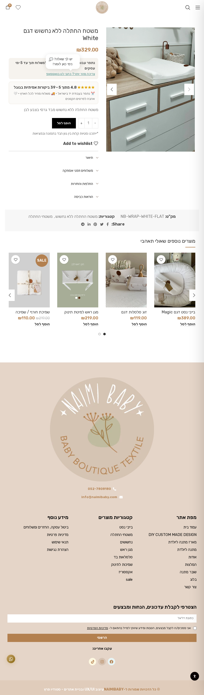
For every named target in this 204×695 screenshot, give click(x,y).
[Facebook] (111, 661)
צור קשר (190, 587)
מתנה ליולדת (187, 549)
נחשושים (126, 542)
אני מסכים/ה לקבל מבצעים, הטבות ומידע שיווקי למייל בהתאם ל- (139, 628)
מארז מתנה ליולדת (182, 542)
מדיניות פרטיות (57, 534)
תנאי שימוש (60, 542)
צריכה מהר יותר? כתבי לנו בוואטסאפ (70, 74)
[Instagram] (102, 661)
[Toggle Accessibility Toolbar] (195, 676)
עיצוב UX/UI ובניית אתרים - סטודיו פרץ (74, 689)
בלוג (193, 579)
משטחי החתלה (40, 216)
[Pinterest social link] (95, 224)
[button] (187, 324)
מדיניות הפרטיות (97, 628)
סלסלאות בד (123, 557)
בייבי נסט (125, 527)
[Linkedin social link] (89, 224)
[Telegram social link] (83, 224)
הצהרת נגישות (57, 549)
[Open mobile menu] (198, 7)
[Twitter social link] (102, 224)
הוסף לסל (64, 123)
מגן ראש (126, 549)
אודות (192, 557)
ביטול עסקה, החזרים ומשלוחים (46, 527)
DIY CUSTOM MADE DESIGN (173, 534)
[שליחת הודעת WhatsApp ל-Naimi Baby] (11, 659)
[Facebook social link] (107, 224)
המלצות (191, 564)
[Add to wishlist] (161, 259)
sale (129, 579)
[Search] (188, 7)
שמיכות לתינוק (121, 564)
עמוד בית (190, 527)
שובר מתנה (188, 572)
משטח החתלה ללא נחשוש (76, 216)
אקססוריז (125, 572)
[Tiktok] (92, 661)
